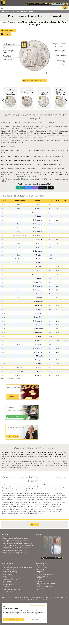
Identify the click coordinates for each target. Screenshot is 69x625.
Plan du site (40, 590)
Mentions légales (42, 588)
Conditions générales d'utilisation (46, 583)
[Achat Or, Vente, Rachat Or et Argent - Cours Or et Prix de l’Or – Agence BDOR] (3, 4)
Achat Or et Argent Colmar (10, 579)
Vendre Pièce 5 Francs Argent (34, 81)
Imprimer (7, 34)
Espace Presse (41, 571)
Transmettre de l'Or (42, 576)
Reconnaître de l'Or (8, 576)
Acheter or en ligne (8, 584)
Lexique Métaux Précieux (44, 574)
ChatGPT (19, 187)
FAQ (38, 573)
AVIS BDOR (34, 524)
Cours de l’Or (41, 566)
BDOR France (41, 578)
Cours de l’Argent (42, 567)
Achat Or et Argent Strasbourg (11, 578)
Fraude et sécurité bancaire (10, 571)
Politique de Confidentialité (45, 586)
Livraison (5, 588)
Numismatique (9, 30)
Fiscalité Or (6, 566)
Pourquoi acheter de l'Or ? (10, 574)
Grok (50, 187)
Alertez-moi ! (13, 396)
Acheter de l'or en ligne (18, 417)
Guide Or (39, 579)
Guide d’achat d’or (8, 586)
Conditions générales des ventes (12, 589)
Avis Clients (40, 569)
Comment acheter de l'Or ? (10, 573)
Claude (35, 187)
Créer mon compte (8, 591)
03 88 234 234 (42, 4)
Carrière (39, 581)
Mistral (27, 187)
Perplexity (43, 187)
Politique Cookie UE (43, 585)
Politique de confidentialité (37, 605)
